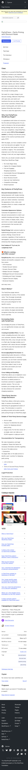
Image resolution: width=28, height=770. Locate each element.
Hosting (4, 710)
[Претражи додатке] (18, 17)
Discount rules (22, 658)
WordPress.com (7, 731)
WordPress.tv (6, 726)
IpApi (5, 464)
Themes (17, 707)
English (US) (23, 651)
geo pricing (23, 664)
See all (24, 681)
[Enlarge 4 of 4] (24, 513)
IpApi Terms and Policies (11, 469)
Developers (5, 723)
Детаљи (5, 47)
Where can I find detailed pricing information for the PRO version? (11, 593)
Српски (7, 746)
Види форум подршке (8, 695)
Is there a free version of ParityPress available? (9, 550)
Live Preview (16, 41)
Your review (5, 681)
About (3, 704)
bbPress (5, 736)
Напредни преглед (7, 669)
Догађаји (17, 720)
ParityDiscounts (6, 37)
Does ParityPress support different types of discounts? (10, 556)
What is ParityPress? (7, 533)
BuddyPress (6, 739)
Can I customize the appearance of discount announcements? (11, 568)
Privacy (4, 713)
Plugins (17, 710)
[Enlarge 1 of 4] (11, 497)
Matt (4, 734)
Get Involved (18, 718)
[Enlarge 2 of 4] (24, 497)
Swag (17, 726)
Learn (3, 718)
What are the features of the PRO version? (8, 562)
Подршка (6, 63)
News (3, 707)
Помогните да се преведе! (15, 12)
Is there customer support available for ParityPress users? (10, 599)
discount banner (22, 655)
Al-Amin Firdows (9, 625)
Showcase (18, 704)
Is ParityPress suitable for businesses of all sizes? (9, 574)
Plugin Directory (6, 7)
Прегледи (6, 51)
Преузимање (6, 41)
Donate (18, 723)
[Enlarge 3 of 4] (11, 505)
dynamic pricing (22, 661)
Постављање (7, 55)
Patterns (17, 713)
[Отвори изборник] (25, 2)
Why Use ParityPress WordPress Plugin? (8, 538)
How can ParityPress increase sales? (8, 544)
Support (4, 720)
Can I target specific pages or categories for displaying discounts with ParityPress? (9, 581)
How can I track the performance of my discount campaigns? (11, 587)
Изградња (6, 59)
